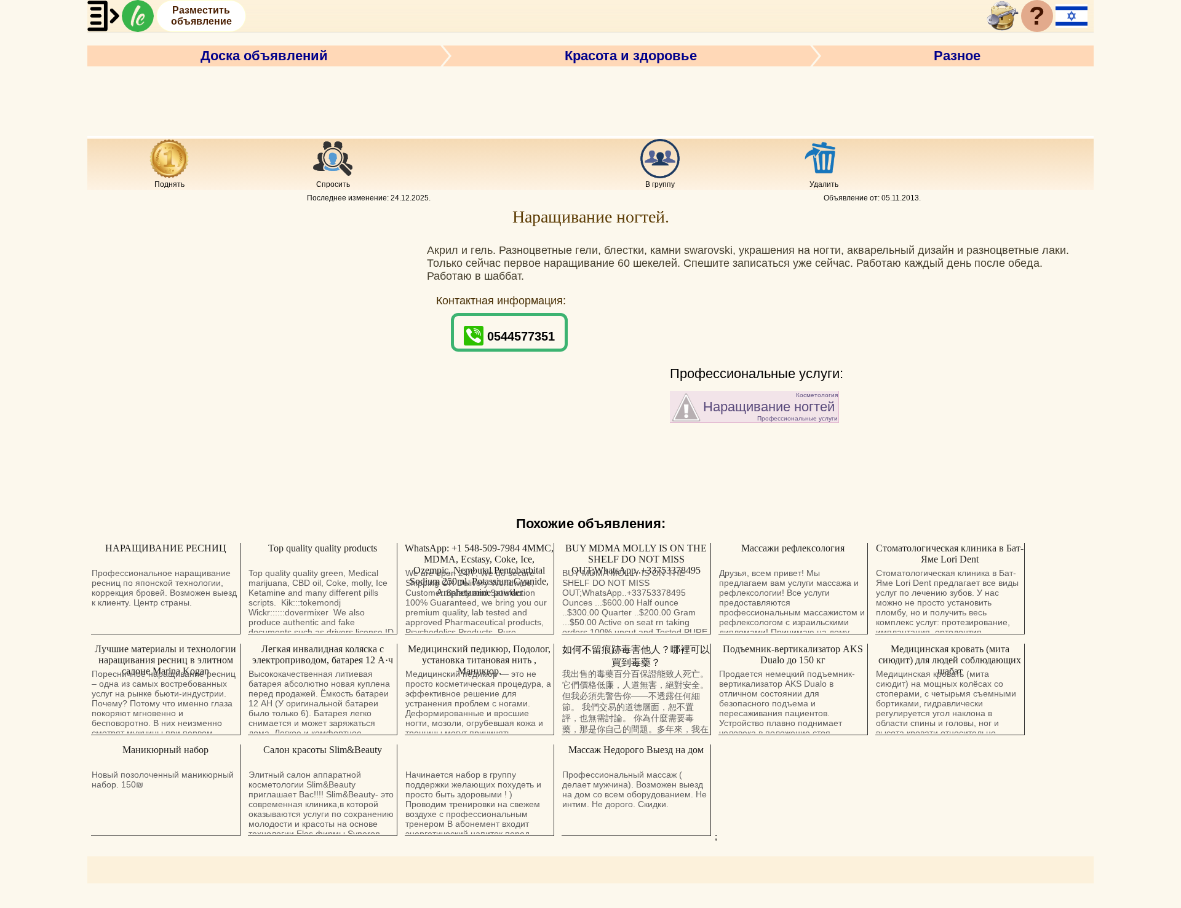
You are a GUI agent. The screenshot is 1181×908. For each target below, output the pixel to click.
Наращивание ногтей (770, 407)
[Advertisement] (590, 100)
